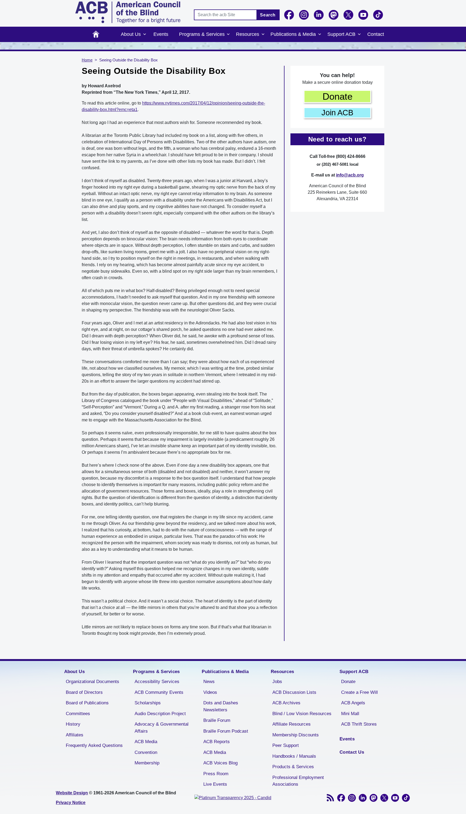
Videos (210, 692)
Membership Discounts (295, 734)
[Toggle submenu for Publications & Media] (319, 34)
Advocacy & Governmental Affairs (162, 728)
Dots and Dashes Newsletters (220, 706)
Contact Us (352, 752)
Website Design (72, 793)
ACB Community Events (159, 692)
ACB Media (146, 741)
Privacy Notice (70, 802)
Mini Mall (350, 713)
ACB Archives (286, 702)
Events (160, 34)
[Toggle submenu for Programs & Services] (228, 34)
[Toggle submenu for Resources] (263, 34)
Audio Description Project (160, 713)
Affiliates (74, 734)
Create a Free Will (359, 692)
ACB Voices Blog (220, 762)
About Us (131, 34)
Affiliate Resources (291, 724)
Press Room (215, 773)
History (73, 724)
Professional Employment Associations (298, 781)
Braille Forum (216, 720)
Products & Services (293, 766)
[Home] (127, 12)
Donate (337, 96)
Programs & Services (202, 34)
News (209, 681)
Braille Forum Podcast (225, 731)
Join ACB (337, 112)
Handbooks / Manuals (294, 756)
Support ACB (341, 34)
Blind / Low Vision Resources (301, 713)
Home (95, 34)
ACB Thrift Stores (359, 724)
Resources (247, 34)
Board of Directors (84, 692)
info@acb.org (350, 175)
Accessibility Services (157, 681)
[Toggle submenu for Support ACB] (359, 34)
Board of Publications (87, 702)
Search (268, 15)
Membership (147, 762)
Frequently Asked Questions (94, 745)
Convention (146, 752)
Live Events (215, 784)
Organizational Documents (92, 681)
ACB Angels (353, 702)
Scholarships (148, 702)
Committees (78, 713)
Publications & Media (293, 34)
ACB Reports (216, 741)
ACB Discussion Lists (294, 692)
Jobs (277, 681)
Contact (375, 34)
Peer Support (285, 745)
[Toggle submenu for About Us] (144, 34)
